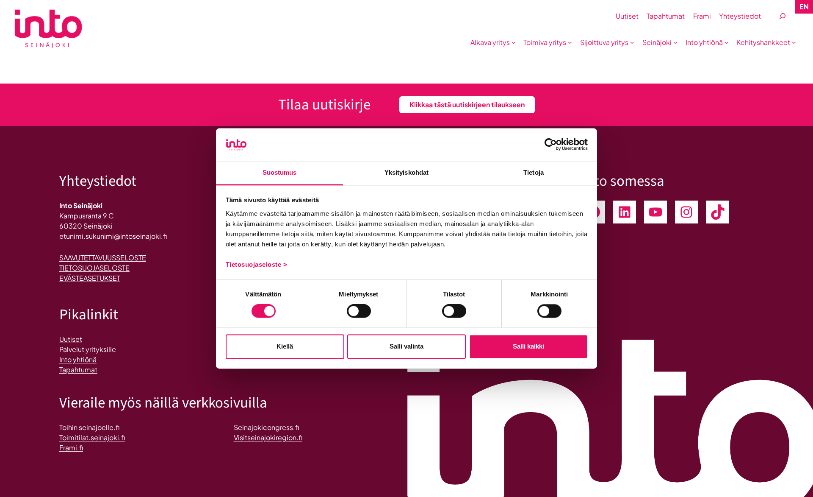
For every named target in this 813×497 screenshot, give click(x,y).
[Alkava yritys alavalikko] (514, 42)
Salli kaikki (528, 346)
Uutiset (70, 339)
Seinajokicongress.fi (266, 427)
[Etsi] (782, 16)
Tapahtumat (78, 369)
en (804, 6)
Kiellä (285, 346)
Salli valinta (406, 346)
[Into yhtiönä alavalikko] (727, 42)
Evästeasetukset (89, 278)
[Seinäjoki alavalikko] (675, 42)
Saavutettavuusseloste (102, 257)
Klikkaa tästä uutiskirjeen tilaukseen (467, 104)
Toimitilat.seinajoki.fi (92, 437)
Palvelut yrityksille (87, 349)
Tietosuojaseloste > (257, 264)
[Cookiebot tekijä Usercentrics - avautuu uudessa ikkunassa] (551, 144)
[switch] (359, 311)
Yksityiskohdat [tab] (406, 172)
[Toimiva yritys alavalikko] (570, 42)
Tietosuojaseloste (94, 267)
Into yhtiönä (78, 359)
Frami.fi (71, 447)
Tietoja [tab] (533, 172)
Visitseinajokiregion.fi (268, 437)
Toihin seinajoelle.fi (89, 427)
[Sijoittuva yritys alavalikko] (632, 42)
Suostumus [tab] (280, 172)
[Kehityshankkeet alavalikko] (794, 42)
